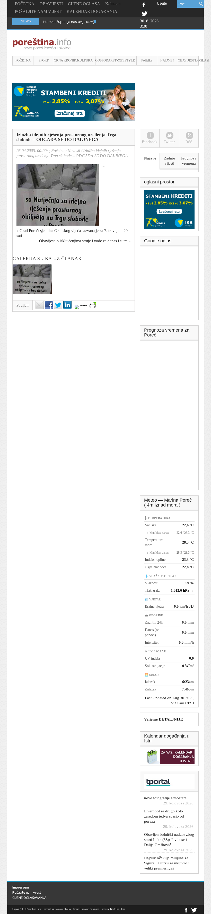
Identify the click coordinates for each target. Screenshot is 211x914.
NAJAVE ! (167, 60)
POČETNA (24, 4)
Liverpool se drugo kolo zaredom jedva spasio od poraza (164, 808)
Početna (58, 150)
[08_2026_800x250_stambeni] (73, 101)
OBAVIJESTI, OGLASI (188, 60)
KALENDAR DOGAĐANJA (92, 11)
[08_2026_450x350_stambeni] (169, 209)
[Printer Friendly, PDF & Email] (93, 305)
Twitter (144, 13)
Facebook (143, 4)
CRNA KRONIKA (64, 60)
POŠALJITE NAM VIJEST (38, 11)
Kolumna (112, 4)
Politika (146, 60)
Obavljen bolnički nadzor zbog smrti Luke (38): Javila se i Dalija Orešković (169, 831)
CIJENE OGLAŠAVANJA (29, 897)
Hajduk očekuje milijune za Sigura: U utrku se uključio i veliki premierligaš (166, 854)
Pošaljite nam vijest (26, 892)
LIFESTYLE (126, 60)
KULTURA (85, 60)
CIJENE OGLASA (84, 4)
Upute (162, 3)
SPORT (44, 60)
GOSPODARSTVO (105, 60)
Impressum (20, 887)
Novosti (74, 150)
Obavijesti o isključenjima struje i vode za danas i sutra (83, 241)
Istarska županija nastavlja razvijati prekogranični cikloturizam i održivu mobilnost (109, 22)
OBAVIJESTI (51, 4)
